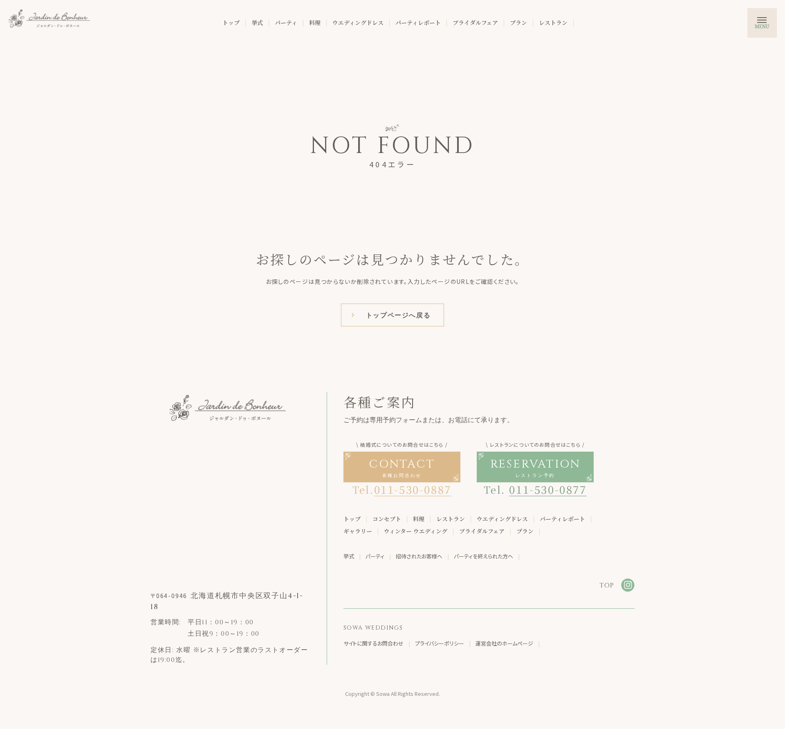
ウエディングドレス (358, 22)
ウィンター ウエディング (415, 531)
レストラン (553, 22)
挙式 (257, 22)
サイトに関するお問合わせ (373, 643)
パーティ (286, 22)
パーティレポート (418, 22)
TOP (607, 585)
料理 (315, 22)
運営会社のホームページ (504, 643)
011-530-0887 (412, 489)
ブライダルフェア (475, 22)
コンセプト (386, 519)
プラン (518, 22)
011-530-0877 (547, 489)
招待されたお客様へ (419, 556)
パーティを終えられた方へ (483, 556)
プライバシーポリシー (439, 643)
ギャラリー (357, 531)
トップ (231, 22)
